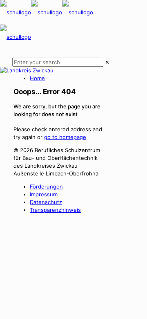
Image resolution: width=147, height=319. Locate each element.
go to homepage (65, 137)
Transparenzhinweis (55, 210)
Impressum (44, 194)
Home (37, 78)
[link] (107, 62)
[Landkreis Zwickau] (26, 70)
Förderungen (46, 186)
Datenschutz (46, 202)
